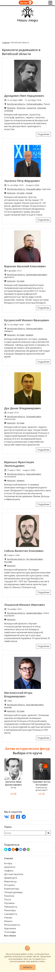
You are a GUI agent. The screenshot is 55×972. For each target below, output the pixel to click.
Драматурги (10, 877)
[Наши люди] (27, 16)
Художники (10, 928)
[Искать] (48, 833)
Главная (5, 42)
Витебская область (16, 104)
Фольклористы (12, 924)
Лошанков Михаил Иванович (24, 605)
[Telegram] (20, 849)
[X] (17, 849)
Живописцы (10, 881)
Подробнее (43, 134)
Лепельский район (34, 328)
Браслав (8, 707)
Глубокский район (34, 104)
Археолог (11, 108)
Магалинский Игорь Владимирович (18, 694)
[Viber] (24, 849)
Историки (9, 885)
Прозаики (9, 903)
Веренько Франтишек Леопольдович (19, 464)
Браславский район (35, 704)
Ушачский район (33, 474)
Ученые (8, 917)
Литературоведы (13, 892)
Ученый (28, 193)
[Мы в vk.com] (6, 817)
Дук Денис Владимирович (22, 408)
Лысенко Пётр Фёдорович (22, 181)
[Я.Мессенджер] (5, 849)
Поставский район (34, 559)
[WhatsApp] (28, 849)
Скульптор (31, 108)
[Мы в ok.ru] (12, 817)
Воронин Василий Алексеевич (25, 266)
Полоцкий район (33, 189)
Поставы (8, 561)
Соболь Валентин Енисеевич (24, 551)
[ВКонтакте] (9, 849)
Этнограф (8, 110)
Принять (27, 967)
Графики (8, 870)
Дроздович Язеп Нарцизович (24, 96)
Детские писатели (13, 874)
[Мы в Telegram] (24, 817)
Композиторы (11, 888)
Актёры (8, 863)
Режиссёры (10, 910)
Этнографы (10, 932)
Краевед (29, 335)
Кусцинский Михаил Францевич (26, 320)
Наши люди (27, 20)
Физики (8, 921)
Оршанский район (34, 613)
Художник (41, 108)
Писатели (9, 895)
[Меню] (50, 2)
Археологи (9, 867)
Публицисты (10, 906)
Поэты (7, 899)
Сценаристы (10, 913)
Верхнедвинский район (36, 274)
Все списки (10, 935)
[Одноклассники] (13, 849)
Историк (20, 193)
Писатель (21, 108)
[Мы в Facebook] (18, 817)
